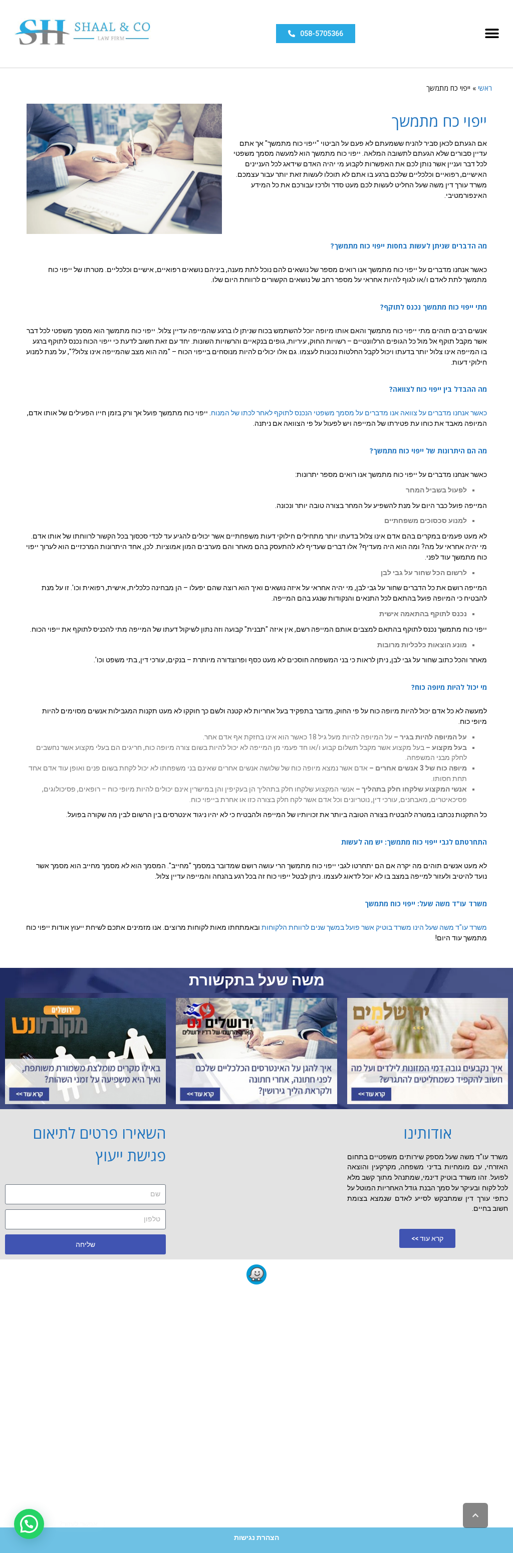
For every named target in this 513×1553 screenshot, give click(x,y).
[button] (491, 34)
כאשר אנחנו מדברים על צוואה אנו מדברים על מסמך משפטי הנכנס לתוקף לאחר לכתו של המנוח (349, 413)
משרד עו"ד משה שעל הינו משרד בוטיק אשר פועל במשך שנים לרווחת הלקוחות (374, 927)
